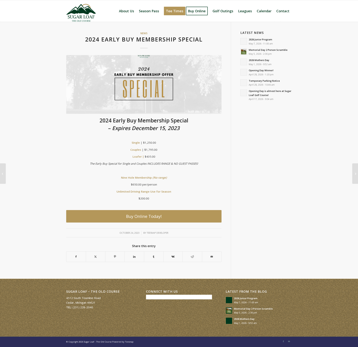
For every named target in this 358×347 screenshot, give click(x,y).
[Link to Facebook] (283, 341)
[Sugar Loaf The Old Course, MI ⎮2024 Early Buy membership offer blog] (144, 84)
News (143, 33)
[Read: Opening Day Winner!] (243, 72)
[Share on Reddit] (192, 257)
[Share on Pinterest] (115, 257)
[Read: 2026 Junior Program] (243, 41)
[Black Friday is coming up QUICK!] (355, 173)
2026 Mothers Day (259, 60)
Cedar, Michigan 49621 (80, 302)
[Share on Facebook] (76, 257)
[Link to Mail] (289, 341)
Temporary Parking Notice (264, 80)
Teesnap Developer (157, 232)
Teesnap (129, 341)
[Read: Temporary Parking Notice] (243, 82)
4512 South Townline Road (83, 298)
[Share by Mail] (211, 257)
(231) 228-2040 (83, 307)
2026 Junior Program (260, 39)
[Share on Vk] (173, 257)
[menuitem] (126, 11)
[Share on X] (95, 257)
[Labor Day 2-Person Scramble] (3, 173)
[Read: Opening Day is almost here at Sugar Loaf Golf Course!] (243, 92)
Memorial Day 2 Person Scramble (268, 50)
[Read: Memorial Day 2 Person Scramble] (243, 51)
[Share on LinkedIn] (134, 257)
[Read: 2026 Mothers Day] (243, 62)
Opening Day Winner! (261, 70)
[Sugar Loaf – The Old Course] (81, 11)
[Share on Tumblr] (153, 257)
